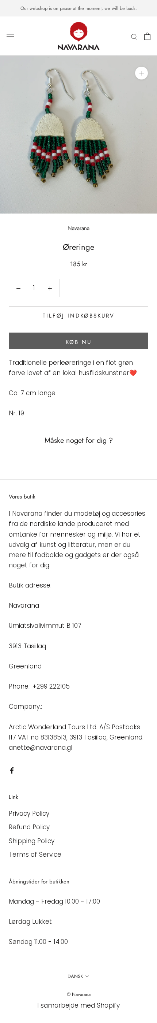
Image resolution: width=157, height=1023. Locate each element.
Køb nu (79, 342)
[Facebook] (12, 770)
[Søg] (134, 36)
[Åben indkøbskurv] (147, 36)
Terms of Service (35, 854)
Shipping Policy (31, 841)
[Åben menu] (10, 36)
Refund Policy (29, 827)
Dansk (75, 976)
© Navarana (79, 994)
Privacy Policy (29, 813)
